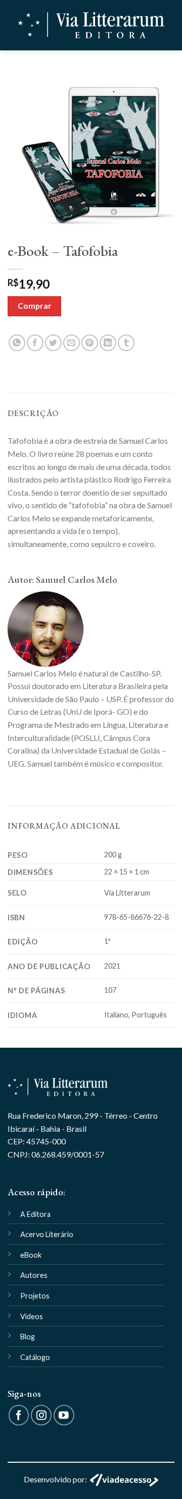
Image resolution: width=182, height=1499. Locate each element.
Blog (27, 1336)
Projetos (35, 1295)
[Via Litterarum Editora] (91, 25)
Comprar (35, 305)
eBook (30, 1255)
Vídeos (31, 1316)
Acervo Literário (46, 1234)
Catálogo (35, 1357)
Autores (34, 1275)
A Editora (35, 1214)
